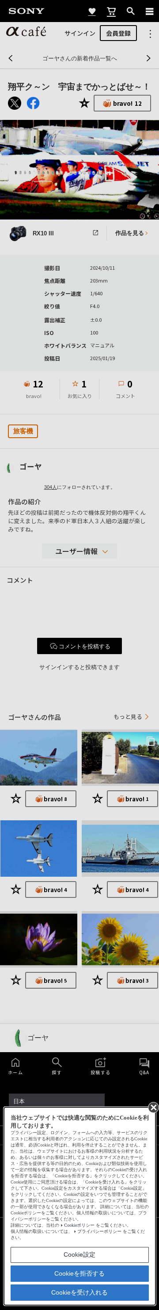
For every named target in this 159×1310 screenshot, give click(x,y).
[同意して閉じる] (153, 1107)
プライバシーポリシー (99, 1231)
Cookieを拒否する (79, 1273)
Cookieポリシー (79, 1225)
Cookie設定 (79, 1254)
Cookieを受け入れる (79, 1292)
